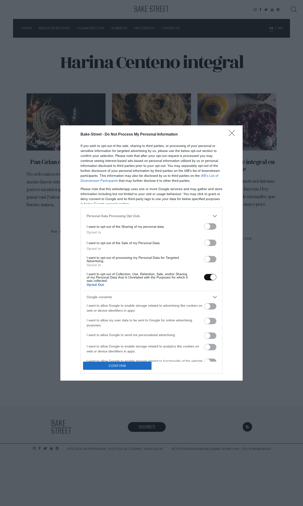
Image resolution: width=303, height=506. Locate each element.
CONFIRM (117, 366)
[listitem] (151, 216)
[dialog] (151, 253)
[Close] (233, 134)
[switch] (210, 226)
